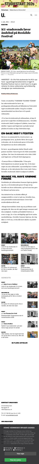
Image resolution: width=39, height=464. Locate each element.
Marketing (18, 450)
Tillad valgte (20, 453)
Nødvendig (9, 448)
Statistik (8, 450)
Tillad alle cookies (15, 460)
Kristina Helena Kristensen (9, 93)
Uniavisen (4, 10)
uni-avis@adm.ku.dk (12, 415)
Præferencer (20, 448)
